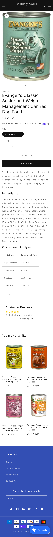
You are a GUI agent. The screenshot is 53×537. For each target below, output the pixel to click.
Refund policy (12, 474)
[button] (3, 5)
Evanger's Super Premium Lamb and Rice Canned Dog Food (38, 427)
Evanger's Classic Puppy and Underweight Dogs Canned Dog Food (13, 428)
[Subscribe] (44, 499)
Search (9, 462)
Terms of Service (13, 468)
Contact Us (11, 481)
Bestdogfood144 (23, 531)
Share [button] (8, 294)
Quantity (5, 140)
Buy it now (26, 163)
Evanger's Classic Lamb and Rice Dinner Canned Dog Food (37, 379)
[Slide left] (20, 86)
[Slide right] (33, 86)
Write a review (26, 318)
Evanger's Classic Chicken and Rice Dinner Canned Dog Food (13, 379)
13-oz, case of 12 (13, 134)
